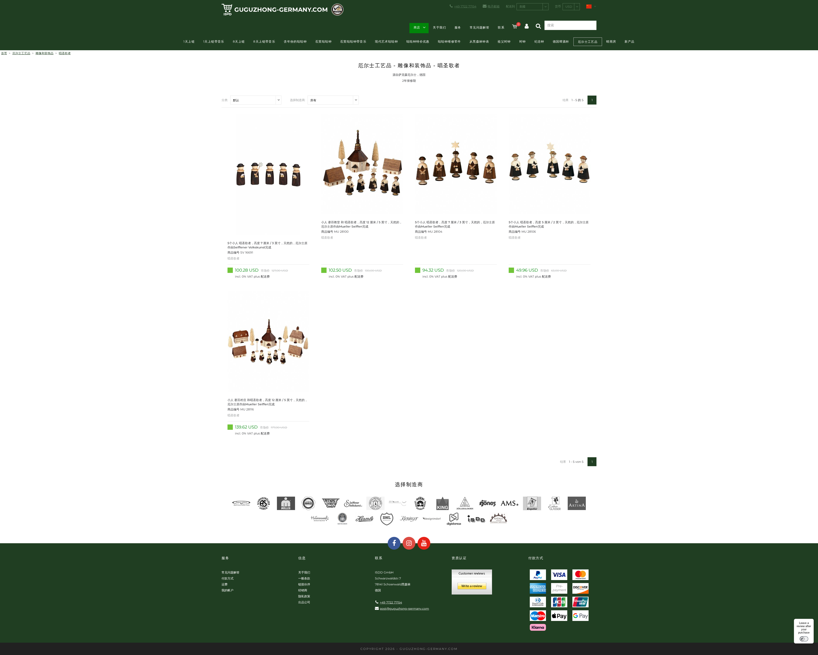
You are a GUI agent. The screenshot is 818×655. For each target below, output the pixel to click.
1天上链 (189, 41)
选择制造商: (297, 100)
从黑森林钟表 (479, 41)
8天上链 (239, 41)
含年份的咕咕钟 (295, 41)
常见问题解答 (479, 27)
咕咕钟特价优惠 (417, 41)
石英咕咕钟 (323, 41)
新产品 (629, 41)
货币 (558, 6)
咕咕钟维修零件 (449, 41)
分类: (225, 100)
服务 (458, 27)
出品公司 (304, 602)
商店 (417, 27)
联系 (501, 27)
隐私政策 (304, 596)
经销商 (302, 590)
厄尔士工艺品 (588, 42)
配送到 (510, 6)
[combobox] (533, 6)
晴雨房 (611, 41)
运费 (225, 584)
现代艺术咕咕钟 (386, 41)
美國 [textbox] (522, 7)
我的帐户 (227, 590)
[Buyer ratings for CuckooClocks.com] (472, 583)
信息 (302, 558)
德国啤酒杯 (561, 41)
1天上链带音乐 (213, 41)
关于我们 (439, 27)
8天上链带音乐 (264, 41)
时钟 (522, 41)
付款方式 (227, 578)
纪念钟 (539, 41)
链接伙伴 (304, 584)
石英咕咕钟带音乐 (353, 41)
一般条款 (304, 578)
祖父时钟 (504, 41)
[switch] (804, 638)
